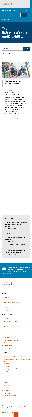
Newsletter (7, 371)
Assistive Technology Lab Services (14, 356)
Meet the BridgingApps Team (13, 302)
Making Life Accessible (11, 321)
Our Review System (10, 345)
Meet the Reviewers (10, 305)
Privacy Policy (20, 406)
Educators (7, 380)
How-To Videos (8, 324)
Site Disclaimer (6, 408)
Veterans (6, 385)
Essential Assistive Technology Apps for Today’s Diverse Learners (16, 224)
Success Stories (9, 300)
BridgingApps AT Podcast (11, 369)
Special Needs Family (10, 90)
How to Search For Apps (11, 340)
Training (6, 363)
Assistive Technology (12, 88)
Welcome (6, 318)
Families (6, 390)
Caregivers (7, 388)
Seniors (6, 382)
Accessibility (16, 408)
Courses (6, 366)
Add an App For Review (11, 348)
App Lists (6, 337)
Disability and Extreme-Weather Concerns (14, 82)
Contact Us (7, 310)
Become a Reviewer (10, 395)
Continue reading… (12, 118)
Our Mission (7, 297)
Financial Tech (8, 343)
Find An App (7, 335)
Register (6, 326)
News (5, 307)
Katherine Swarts (11, 94)
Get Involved (7, 393)
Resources (22, 88)
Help (8, 19)
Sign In (4, 19)
